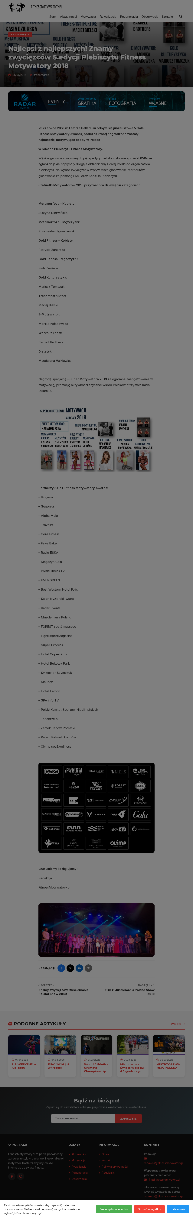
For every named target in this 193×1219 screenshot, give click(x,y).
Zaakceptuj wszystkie (114, 1209)
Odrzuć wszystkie (149, 1209)
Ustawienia (178, 1209)
